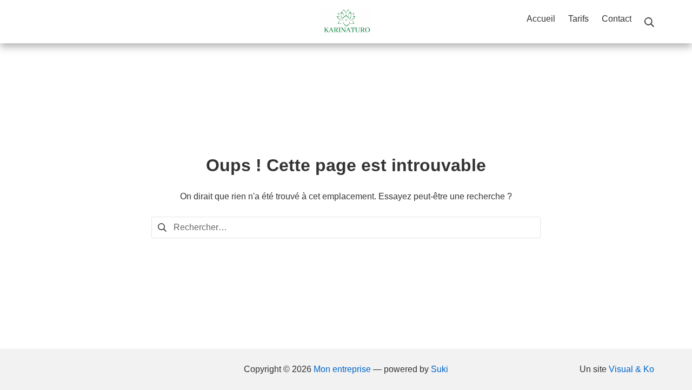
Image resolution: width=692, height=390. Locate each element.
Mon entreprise (342, 369)
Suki (439, 369)
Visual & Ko (631, 369)
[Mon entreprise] (346, 21)
